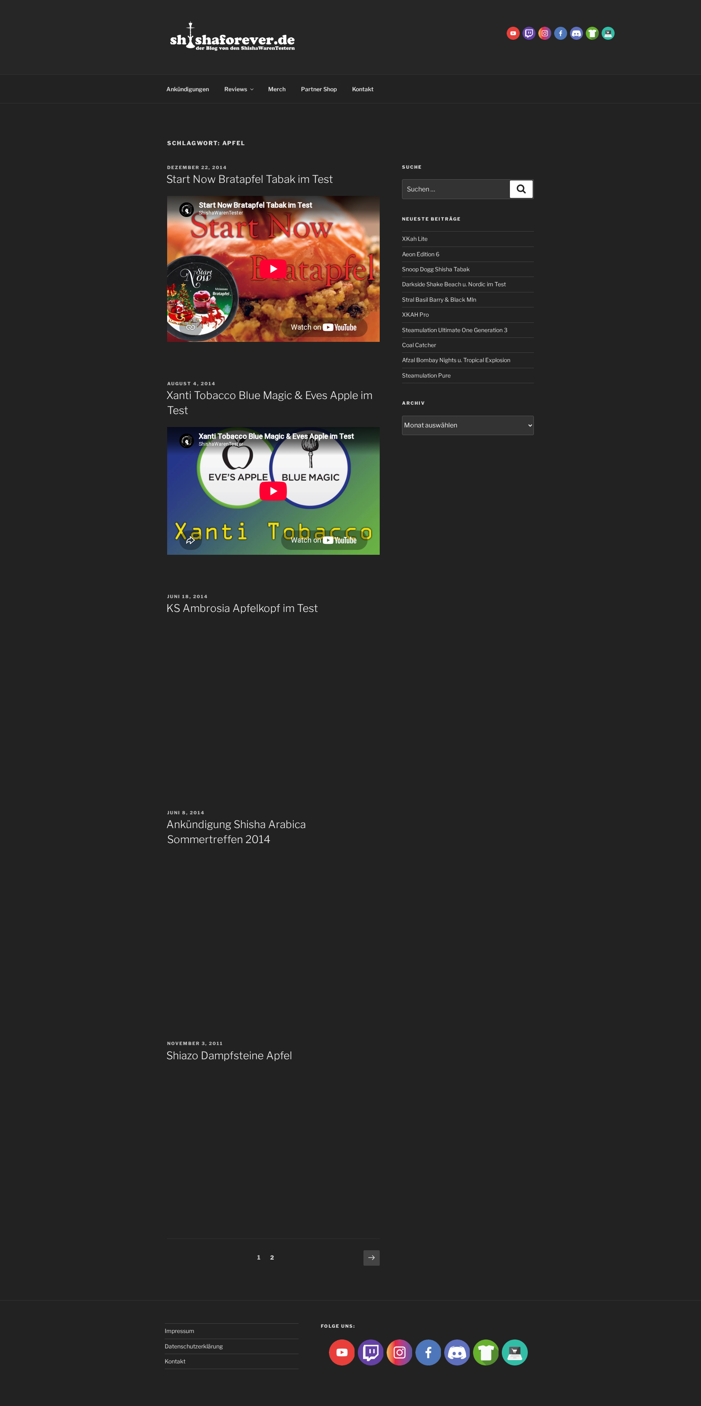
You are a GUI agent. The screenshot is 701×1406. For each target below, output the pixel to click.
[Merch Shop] (592, 32)
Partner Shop (319, 89)
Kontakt (363, 89)
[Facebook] (560, 32)
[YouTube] (513, 32)
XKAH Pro (415, 314)
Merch (277, 89)
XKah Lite (415, 238)
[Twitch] (529, 32)
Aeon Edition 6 (420, 254)
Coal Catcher (419, 344)
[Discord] (576, 32)
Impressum (179, 1330)
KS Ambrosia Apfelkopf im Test (242, 608)
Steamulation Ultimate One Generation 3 (454, 329)
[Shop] (608, 32)
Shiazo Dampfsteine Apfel (229, 1055)
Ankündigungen (187, 89)
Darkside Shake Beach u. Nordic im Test (454, 284)
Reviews (235, 89)
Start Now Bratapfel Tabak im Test (249, 179)
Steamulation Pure (426, 375)
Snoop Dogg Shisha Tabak (436, 269)
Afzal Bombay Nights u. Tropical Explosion (456, 359)
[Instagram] (545, 32)
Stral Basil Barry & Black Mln (439, 299)
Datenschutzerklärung (194, 1346)
